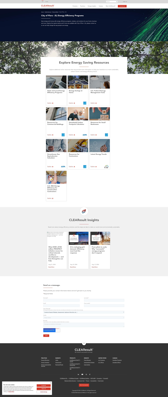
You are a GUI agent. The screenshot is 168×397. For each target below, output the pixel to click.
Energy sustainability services (46, 365)
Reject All (44, 388)
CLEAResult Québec (84, 378)
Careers (101, 6)
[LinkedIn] (78, 374)
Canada (46, 1)
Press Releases (87, 360)
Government (58, 362)
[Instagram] (86, 374)
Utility (56, 360)
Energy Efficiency (45, 360)
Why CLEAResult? (110, 6)
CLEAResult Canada (73, 378)
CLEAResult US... (64, 378)
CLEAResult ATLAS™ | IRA (75, 368)
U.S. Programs (101, 360)
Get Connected (84, 385)
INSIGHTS (86, 358)
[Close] (50, 382)
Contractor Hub (80, 380)
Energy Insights (92, 6)
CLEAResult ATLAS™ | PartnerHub (75, 364)
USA (42, 1)
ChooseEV (105, 378)
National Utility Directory (70, 380)
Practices (82, 6)
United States (102, 358)
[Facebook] (89, 374)
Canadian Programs (117, 360)
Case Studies (87, 364)
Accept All (43, 385)
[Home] (47, 6)
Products (75, 6)
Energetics (99, 378)
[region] (27, 388)
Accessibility (93, 380)
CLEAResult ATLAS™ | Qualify (75, 361)
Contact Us (122, 6)
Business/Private (59, 364)
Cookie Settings (43, 391)
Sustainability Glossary (89, 362)
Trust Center (101, 380)
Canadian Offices (117, 362)
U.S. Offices (101, 362)
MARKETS (58, 358)
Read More (51, 267)
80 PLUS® (93, 378)
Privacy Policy (11, 391)
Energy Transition (45, 362)
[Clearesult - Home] (84, 350)
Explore (49, 103)
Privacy (87, 380)
